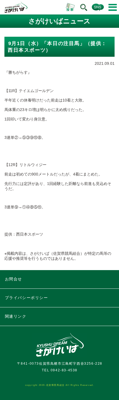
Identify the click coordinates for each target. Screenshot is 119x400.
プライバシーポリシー (26, 297)
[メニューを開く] (112, 7)
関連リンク (16, 316)
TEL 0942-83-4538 (59, 370)
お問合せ (13, 279)
